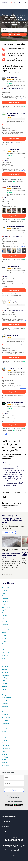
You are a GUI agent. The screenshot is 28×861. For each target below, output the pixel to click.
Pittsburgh (5, 720)
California (9, 846)
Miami (4, 633)
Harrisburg (5, 714)
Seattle (4, 760)
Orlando (4, 635)
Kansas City (5, 672)
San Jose (4, 616)
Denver (4, 618)
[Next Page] (25, 434)
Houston (4, 743)
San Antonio (6, 746)
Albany (4, 681)
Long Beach (5, 599)
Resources (5, 826)
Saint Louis (5, 675)
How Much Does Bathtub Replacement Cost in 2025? (11, 555)
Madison (4, 763)
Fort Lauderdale (7, 627)
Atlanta (4, 641)
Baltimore (5, 655)
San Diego (5, 610)
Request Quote (14, 102)
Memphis (5, 726)
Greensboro (6, 692)
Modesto (5, 604)
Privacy (5, 846)
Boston (4, 658)
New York (5, 683)
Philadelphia (6, 717)
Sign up (14, 790)
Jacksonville (5, 630)
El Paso (4, 737)
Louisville (5, 649)
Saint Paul (5, 669)
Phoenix (4, 590)
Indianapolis (5, 647)
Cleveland (5, 703)
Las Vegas (5, 678)
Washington (5, 624)
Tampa (4, 638)
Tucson (4, 593)
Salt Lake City (6, 748)
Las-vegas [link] (13, 7)
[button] (4, 210)
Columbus (5, 706)
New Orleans (6, 652)
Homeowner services (9, 816)
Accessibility (22, 846)
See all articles (8, 532)
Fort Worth (5, 740)
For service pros (7, 821)
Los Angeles (6, 601)
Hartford (4, 621)
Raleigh (4, 695)
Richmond (5, 754)
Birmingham (6, 587)
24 (21, 434)
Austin (4, 731)
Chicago (4, 644)
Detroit (4, 661)
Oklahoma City (6, 709)
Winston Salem (6, 698)
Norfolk (4, 751)
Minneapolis (5, 666)
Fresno (4, 596)
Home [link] (3, 7)
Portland (4, 712)
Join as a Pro (17, 2)
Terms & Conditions (14, 850)
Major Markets (8, 583)
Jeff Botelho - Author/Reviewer (10, 549)
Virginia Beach (6, 757)
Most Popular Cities (8, 772)
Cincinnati (5, 700)
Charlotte (5, 689)
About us (5, 832)
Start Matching (14, 34)
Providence (5, 723)
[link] (14, 82)
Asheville (5, 686)
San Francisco (6, 613)
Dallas (4, 734)
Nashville (4, 729)
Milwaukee (5, 765)
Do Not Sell (15, 846)
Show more (23, 98)
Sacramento (6, 607)
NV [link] (8, 7)
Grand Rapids (6, 664)
